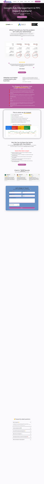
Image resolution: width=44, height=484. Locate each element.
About (29, 1)
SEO (18, 1)
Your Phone (11, 194)
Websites (21, 1)
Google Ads (14, 1)
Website (23, 194)
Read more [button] (6, 180)
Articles (25, 1)
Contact (32, 1)
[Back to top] (42, 482)
